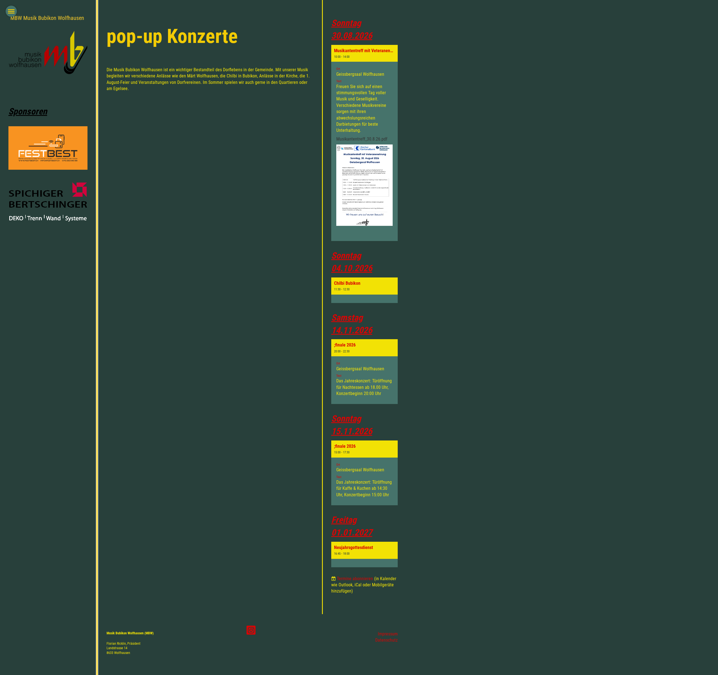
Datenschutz (386, 640)
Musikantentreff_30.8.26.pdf (361, 139)
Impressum (388, 634)
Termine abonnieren (355, 578)
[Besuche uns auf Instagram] (251, 631)
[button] (364, 143)
